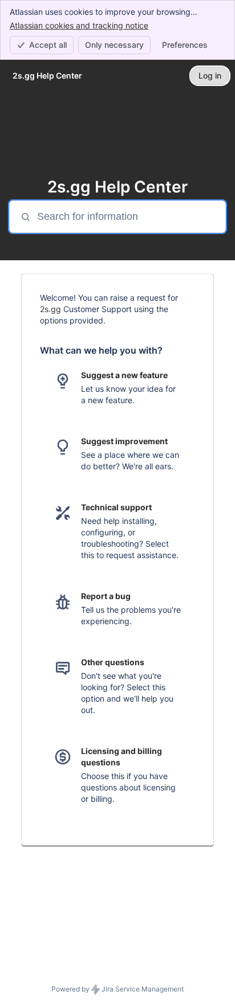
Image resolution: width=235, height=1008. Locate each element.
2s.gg (50, 309)
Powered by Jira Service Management (117, 989)
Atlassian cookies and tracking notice (79, 25)
